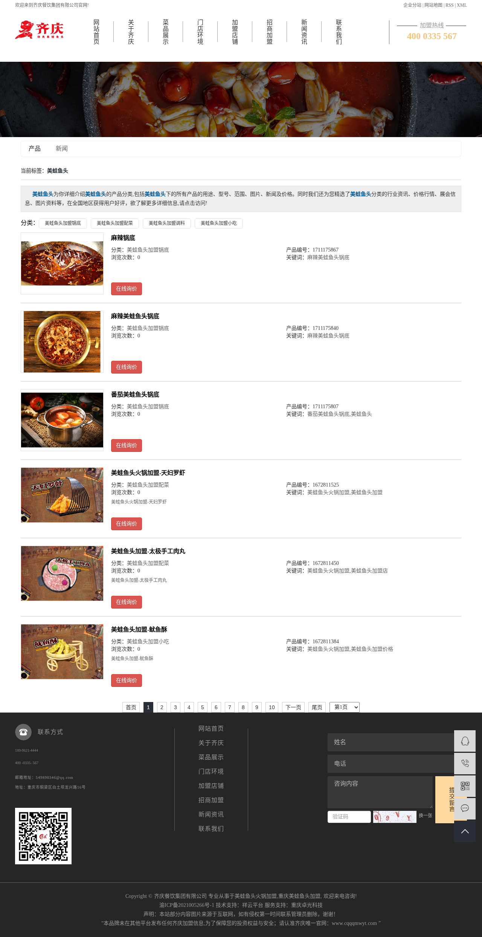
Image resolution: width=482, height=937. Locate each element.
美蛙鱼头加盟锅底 (63, 223)
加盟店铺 (235, 32)
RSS (449, 5)
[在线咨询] (465, 741)
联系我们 (339, 32)
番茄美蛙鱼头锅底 (135, 394)
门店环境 (200, 32)
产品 (35, 148)
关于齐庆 (131, 32)
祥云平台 (252, 905)
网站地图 (433, 5)
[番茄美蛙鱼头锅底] (62, 420)
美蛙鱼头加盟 (367, 492)
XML (462, 5)
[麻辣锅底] (62, 263)
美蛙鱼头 (361, 414)
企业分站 (412, 5)
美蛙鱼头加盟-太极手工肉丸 (148, 551)
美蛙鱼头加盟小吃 (219, 223)
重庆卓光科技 (307, 905)
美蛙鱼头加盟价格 (372, 649)
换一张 (425, 815)
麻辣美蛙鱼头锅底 (328, 257)
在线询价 (126, 288)
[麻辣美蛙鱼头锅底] (62, 342)
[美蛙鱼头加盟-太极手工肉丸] (62, 573)
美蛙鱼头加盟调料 (167, 223)
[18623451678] (465, 763)
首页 (131, 707)
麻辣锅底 (123, 238)
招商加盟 (270, 32)
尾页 (317, 707)
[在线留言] (465, 808)
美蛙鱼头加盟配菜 (115, 223)
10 (272, 707)
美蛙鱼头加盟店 (369, 571)
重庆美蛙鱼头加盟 (299, 896)
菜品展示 (166, 32)
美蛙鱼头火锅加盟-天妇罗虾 (148, 473)
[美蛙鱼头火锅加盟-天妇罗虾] (62, 495)
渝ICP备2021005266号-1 (186, 905)
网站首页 (96, 32)
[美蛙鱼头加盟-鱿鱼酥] (62, 651)
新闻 (62, 148)
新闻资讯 (304, 32)
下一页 (293, 707)
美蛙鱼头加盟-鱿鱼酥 (139, 629)
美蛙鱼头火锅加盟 (328, 492)
